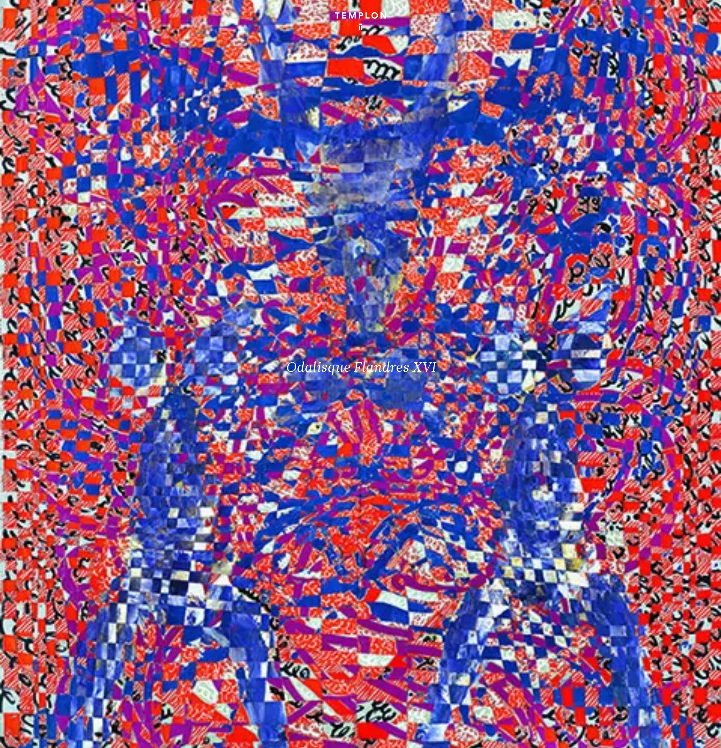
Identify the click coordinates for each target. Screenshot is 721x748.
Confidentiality (655, 736)
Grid (194, 736)
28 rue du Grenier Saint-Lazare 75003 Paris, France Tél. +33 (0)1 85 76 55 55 (61, 677)
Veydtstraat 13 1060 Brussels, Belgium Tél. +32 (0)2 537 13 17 (227, 626)
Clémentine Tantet (136, 736)
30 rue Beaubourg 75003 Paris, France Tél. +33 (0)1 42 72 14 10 (50, 626)
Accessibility (691, 736)
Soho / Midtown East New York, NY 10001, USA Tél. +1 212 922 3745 (231, 677)
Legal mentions (617, 736)
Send (388, 685)
